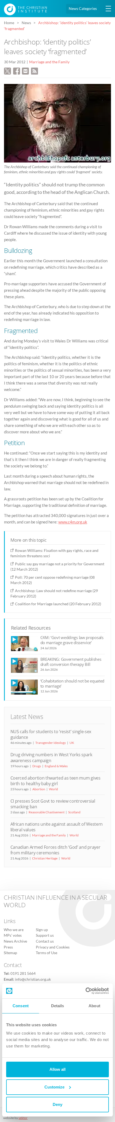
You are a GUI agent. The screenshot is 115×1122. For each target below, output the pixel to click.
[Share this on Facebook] (16, 70)
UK (72, 743)
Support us (45, 935)
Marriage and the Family (49, 62)
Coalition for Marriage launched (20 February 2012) (58, 603)
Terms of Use (46, 953)
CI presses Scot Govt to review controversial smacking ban (52, 804)
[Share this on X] (7, 70)
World (53, 789)
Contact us (45, 941)
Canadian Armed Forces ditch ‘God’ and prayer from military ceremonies (55, 850)
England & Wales (56, 766)
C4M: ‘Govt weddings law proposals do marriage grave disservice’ (71, 640)
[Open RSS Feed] (34, 70)
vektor (23, 1118)
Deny (57, 1104)
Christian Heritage (44, 858)
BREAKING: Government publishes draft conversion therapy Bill (70, 661)
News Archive (15, 941)
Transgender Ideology (50, 743)
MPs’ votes (13, 935)
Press (8, 947)
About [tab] (94, 1005)
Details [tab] (57, 1005)
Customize (54, 1087)
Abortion (38, 789)
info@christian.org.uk (33, 979)
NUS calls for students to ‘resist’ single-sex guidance (50, 734)
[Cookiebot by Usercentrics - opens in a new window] (85, 990)
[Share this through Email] (25, 70)
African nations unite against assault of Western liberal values (56, 827)
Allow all (57, 1069)
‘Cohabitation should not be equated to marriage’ (72, 683)
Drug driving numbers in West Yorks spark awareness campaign (51, 757)
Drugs (36, 766)
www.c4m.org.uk (72, 521)
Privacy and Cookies (53, 947)
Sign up (42, 930)
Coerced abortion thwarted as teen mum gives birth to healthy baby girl (55, 781)
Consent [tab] (21, 1005)
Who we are (14, 930)
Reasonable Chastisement (46, 812)
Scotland (74, 812)
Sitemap (10, 953)
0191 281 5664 (23, 973)
